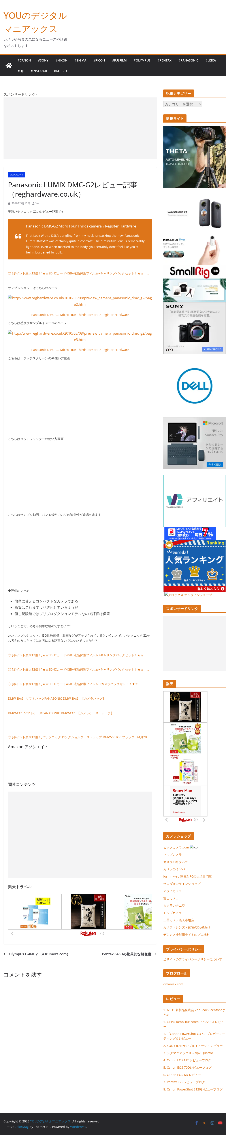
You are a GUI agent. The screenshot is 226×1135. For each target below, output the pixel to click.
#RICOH (99, 60)
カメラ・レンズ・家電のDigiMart (186, 927)
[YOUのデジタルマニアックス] (9, 65)
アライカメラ (172, 891)
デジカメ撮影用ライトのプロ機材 (186, 934)
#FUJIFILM (119, 60)
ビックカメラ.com (176, 847)
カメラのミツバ (174, 869)
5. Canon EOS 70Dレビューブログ (187, 1067)
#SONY (43, 60)
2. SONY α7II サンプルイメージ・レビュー (193, 1046)
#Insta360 (39, 71)
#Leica (210, 60)
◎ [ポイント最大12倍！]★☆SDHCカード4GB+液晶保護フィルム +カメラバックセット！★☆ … (79, 684)
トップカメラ (174, 913)
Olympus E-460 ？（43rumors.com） (39, 954)
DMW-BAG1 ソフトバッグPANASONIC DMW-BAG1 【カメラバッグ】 (56, 698)
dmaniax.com (173, 984)
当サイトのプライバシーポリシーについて (192, 959)
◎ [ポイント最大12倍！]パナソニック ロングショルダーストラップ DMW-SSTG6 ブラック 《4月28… (78, 737)
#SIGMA (80, 60)
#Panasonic (188, 60)
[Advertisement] (80, 128)
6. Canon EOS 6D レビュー (182, 1075)
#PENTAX (164, 60)
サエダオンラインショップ (181, 884)
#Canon (24, 60)
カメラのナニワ (174, 905)
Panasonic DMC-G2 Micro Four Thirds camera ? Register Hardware (81, 226)
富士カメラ (171, 898)
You (38, 203)
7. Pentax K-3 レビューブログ (184, 1082)
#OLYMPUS (142, 60)
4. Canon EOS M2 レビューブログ (187, 1060)
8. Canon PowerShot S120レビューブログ (192, 1089)
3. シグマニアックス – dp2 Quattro (188, 1053)
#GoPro (60, 71)
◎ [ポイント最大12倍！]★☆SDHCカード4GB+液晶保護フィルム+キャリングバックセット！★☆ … (78, 273)
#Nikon (61, 60)
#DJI (21, 71)
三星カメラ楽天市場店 (178, 920)
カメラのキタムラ (175, 862)
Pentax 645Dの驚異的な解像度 (126, 954)
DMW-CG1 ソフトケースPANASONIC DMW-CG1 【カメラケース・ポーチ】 (61, 713)
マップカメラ (172, 854)
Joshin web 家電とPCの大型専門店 (187, 876)
